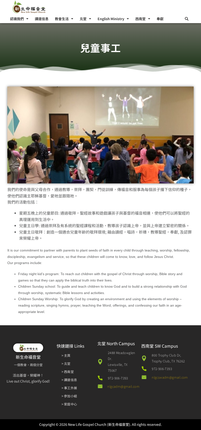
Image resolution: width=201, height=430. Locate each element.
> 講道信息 (69, 379)
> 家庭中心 (69, 404)
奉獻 (160, 18)
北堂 (83, 18)
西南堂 (140, 18)
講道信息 (42, 18)
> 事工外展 (69, 388)
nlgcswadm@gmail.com (170, 377)
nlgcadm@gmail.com (123, 386)
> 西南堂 (68, 371)
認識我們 (17, 18)
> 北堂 (66, 363)
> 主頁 (66, 355)
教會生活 (62, 18)
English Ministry (111, 18)
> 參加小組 (69, 396)
